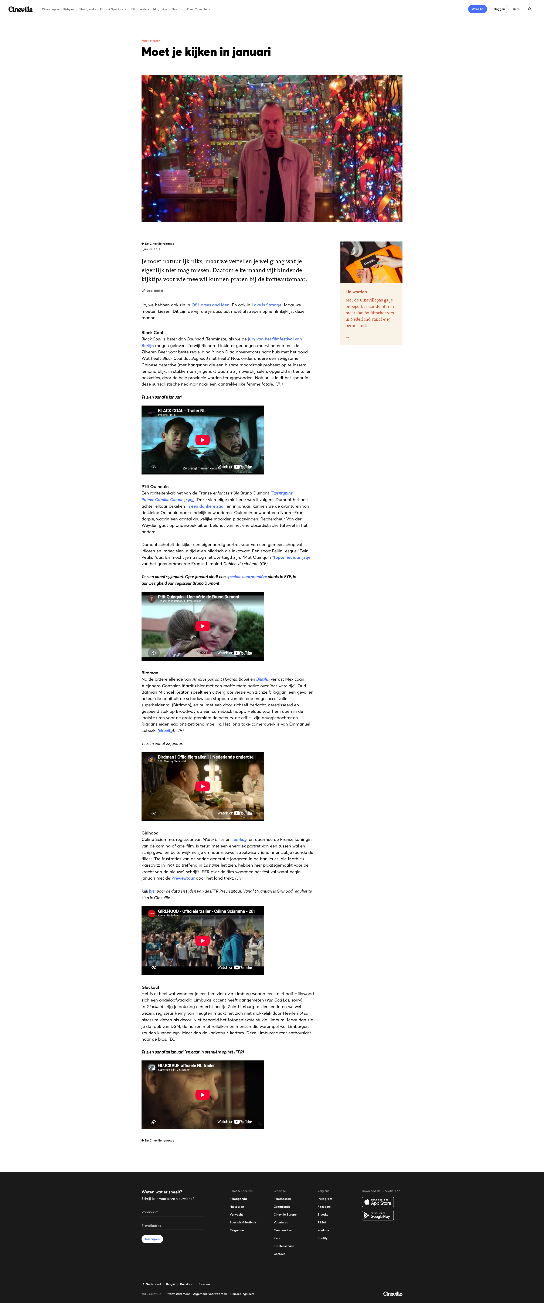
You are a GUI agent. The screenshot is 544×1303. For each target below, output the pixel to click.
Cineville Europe (285, 1214)
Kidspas (68, 9)
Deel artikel (155, 291)
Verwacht (236, 1214)
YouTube (323, 1230)
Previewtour (183, 878)
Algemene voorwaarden (210, 1294)
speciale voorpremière (247, 577)
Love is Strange (267, 305)
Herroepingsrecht (242, 1294)
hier (152, 891)
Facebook (324, 1207)
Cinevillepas (50, 9)
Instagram (325, 1199)
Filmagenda (87, 9)
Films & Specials (111, 9)
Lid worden (356, 291)
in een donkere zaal (205, 506)
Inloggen (499, 9)
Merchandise (283, 1230)
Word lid (478, 9)
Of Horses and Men (210, 305)
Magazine (160, 9)
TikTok (322, 1222)
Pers (277, 1238)
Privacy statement (177, 1294)
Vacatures (281, 1222)
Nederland (153, 1284)
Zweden (204, 1284)
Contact (279, 1254)
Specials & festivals (243, 1222)
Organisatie (282, 1207)
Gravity (166, 731)
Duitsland (186, 1284)
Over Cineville (197, 9)
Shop (174, 9)
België (170, 1284)
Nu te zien (237, 1207)
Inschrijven (152, 1239)
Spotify (322, 1238)
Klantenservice (284, 1246)
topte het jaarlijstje (292, 557)
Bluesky (323, 1214)
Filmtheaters (140, 9)
